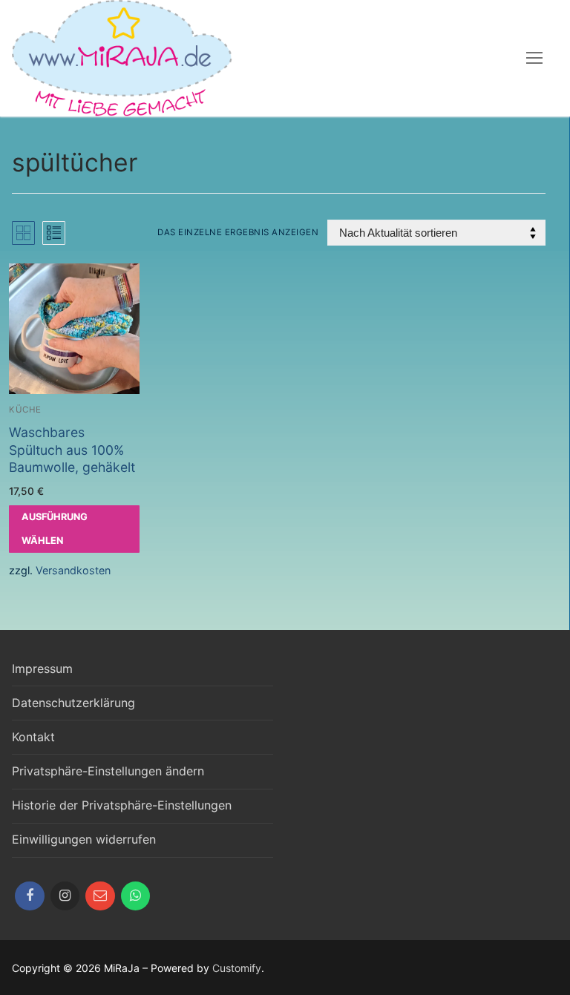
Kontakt (33, 736)
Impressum (42, 668)
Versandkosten (73, 570)
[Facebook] (30, 896)
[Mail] (100, 896)
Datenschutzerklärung (73, 702)
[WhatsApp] (136, 896)
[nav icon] (534, 58)
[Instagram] (65, 896)
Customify (236, 968)
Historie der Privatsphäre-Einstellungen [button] (122, 805)
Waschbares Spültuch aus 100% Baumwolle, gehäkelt (72, 450)
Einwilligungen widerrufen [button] (84, 839)
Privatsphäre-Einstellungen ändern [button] (108, 771)
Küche (25, 409)
